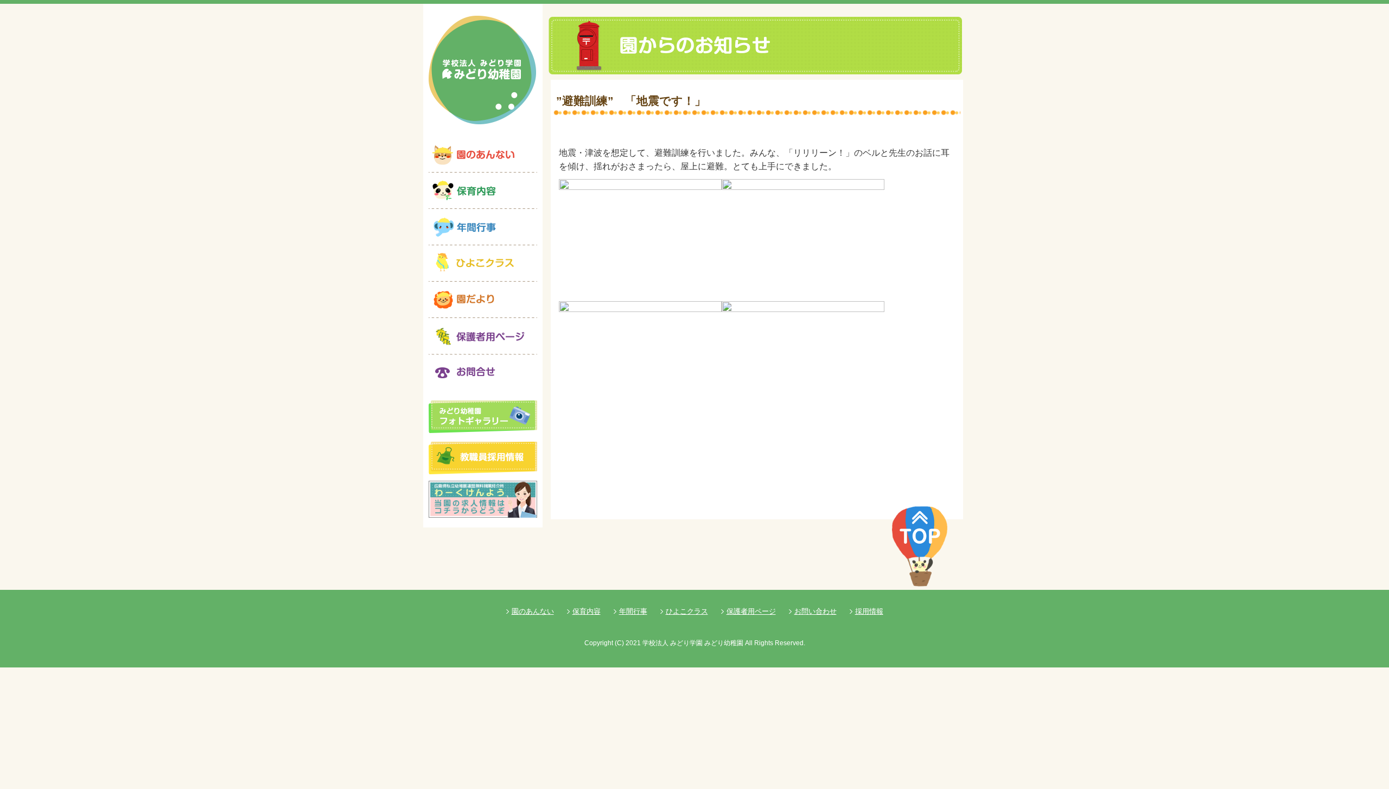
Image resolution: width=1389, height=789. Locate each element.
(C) (619, 643)
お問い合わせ (815, 611)
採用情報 (869, 611)
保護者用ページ (751, 611)
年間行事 (633, 611)
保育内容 (586, 611)
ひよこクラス (687, 611)
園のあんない (533, 611)
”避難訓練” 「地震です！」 (631, 100)
